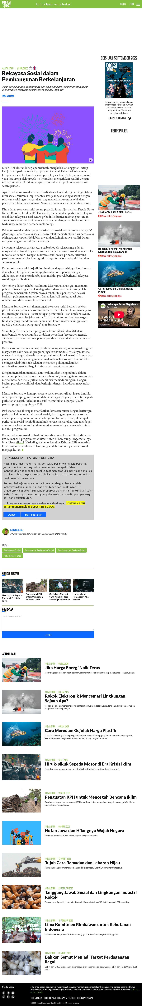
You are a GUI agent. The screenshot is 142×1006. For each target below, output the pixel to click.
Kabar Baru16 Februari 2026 (59, 920)
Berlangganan (33, 514)
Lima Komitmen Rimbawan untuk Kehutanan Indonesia (88, 927)
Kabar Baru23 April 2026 (57, 793)
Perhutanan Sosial (12, 550)
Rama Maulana (8, 96)
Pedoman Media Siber (66, 998)
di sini (20, 442)
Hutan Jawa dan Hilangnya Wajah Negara (84, 830)
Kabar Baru (7, 68)
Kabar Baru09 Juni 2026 (57, 692)
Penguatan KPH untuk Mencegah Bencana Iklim (34, 597)
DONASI (123, 4)
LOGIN (131, 4)
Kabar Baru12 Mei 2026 (56, 759)
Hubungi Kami (50, 998)
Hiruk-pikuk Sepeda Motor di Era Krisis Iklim (12, 598)
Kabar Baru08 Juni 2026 (57, 726)
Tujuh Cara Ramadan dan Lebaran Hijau (82, 862)
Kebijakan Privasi (85, 998)
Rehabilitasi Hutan (12, 555)
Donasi (12, 514)
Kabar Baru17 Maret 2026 (58, 858)
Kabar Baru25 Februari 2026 (59, 888)
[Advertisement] (71, 32)
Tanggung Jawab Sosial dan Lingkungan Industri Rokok (91, 895)
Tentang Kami (36, 998)
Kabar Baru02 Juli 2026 (57, 663)
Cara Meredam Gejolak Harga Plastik (80, 730)
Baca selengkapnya (111, 216)
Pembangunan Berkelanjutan (71, 550)
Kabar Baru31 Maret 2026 (58, 953)
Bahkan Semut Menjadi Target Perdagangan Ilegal (87, 959)
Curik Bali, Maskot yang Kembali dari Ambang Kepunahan (59, 597)
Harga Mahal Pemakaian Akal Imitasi (81, 597)
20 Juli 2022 (22, 68)
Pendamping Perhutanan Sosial (39, 550)
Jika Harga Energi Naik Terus (115, 211)
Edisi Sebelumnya (117, 118)
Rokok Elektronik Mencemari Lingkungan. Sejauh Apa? (115, 250)
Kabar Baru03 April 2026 (57, 826)
